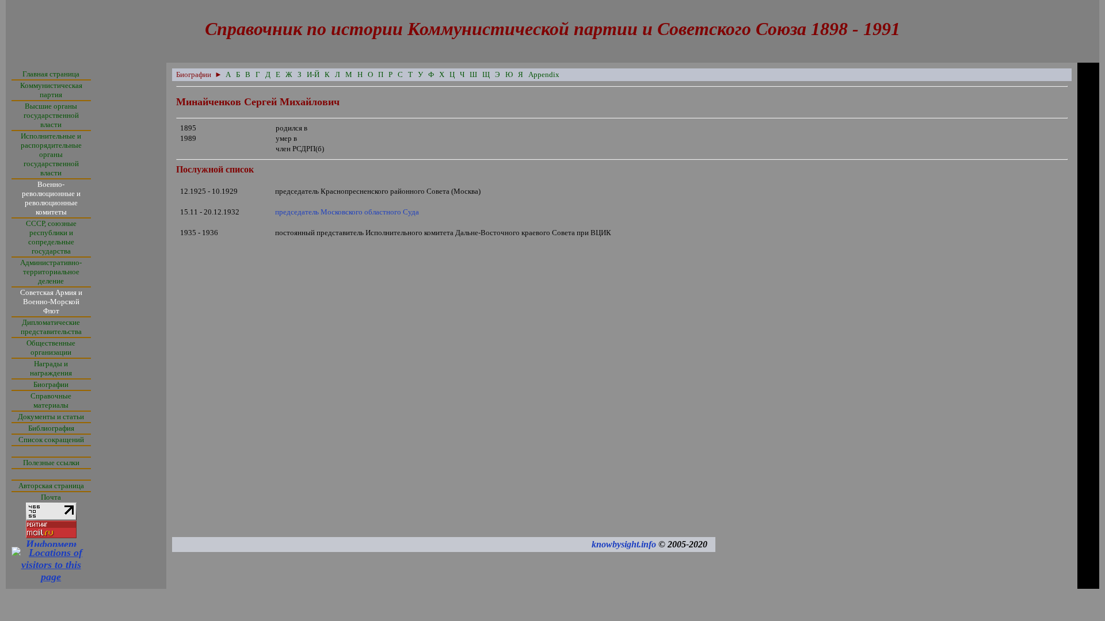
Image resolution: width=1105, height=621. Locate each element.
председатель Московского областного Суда (347, 212)
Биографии (50, 384)
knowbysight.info (624, 544)
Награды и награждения (51, 368)
